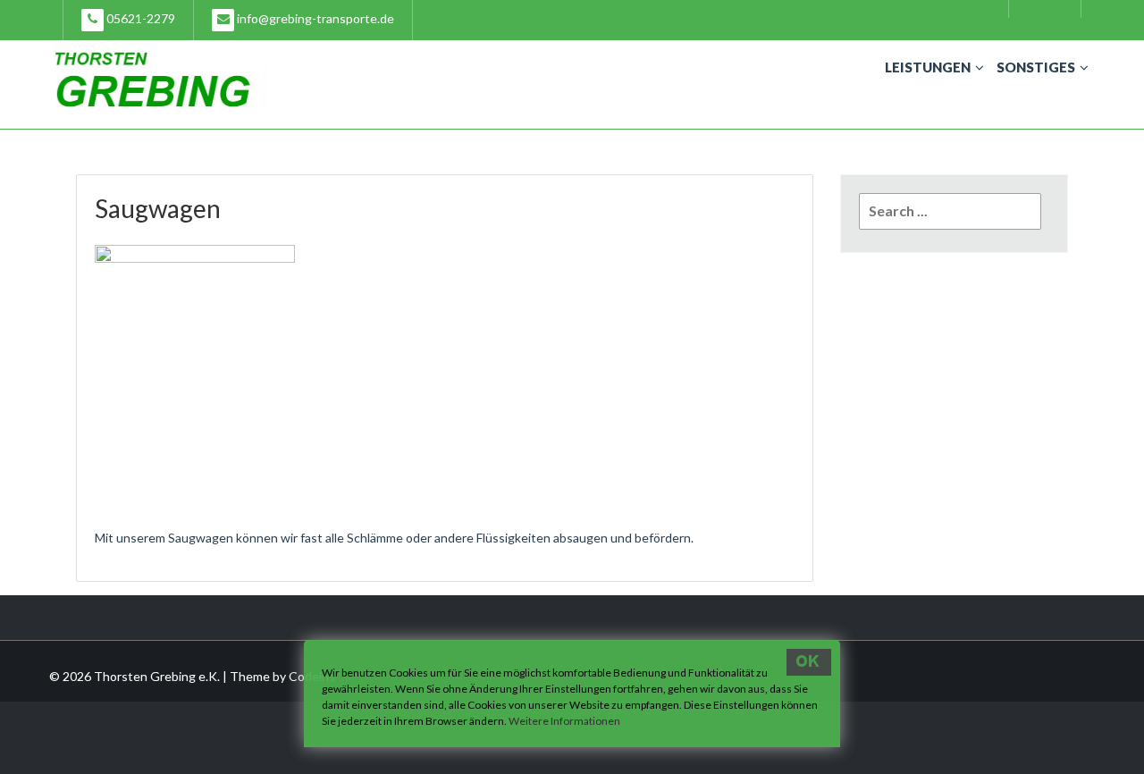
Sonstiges (1036, 67)
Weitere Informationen (564, 721)
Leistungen (928, 67)
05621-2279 (139, 18)
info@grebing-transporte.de (314, 18)
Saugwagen (158, 208)
